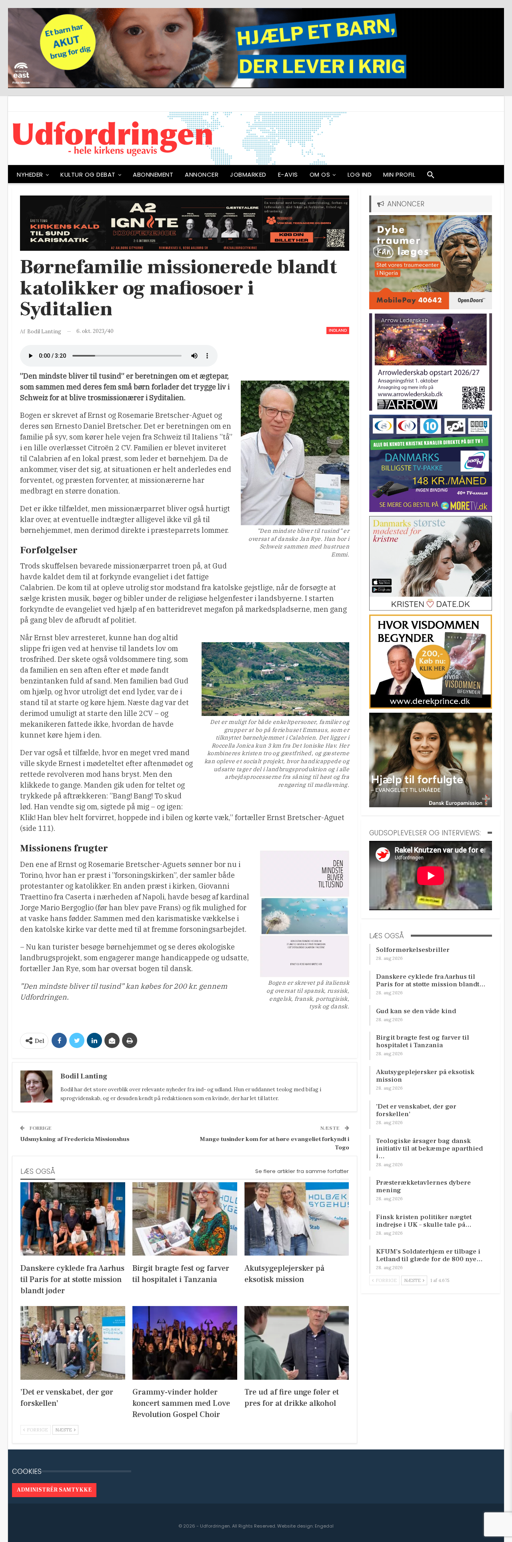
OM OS (320, 174)
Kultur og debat (88, 174)
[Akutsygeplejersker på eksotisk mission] (296, 1219)
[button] (431, 176)
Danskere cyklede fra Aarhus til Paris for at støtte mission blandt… (431, 980)
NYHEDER (30, 174)
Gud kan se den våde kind (416, 1011)
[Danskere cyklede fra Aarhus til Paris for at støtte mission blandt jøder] (72, 1219)
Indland (338, 330)
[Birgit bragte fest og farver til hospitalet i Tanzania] (184, 1219)
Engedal (324, 1526)
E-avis (288, 174)
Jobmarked (248, 174)
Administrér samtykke (54, 1490)
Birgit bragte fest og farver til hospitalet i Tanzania (422, 1041)
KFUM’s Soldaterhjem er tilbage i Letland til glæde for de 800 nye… (429, 1255)
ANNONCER (201, 174)
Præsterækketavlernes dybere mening (423, 1186)
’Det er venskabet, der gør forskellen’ (416, 1110)
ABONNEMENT (153, 174)
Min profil (399, 174)
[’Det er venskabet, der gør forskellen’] (72, 1342)
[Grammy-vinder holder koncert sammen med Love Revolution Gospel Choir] (184, 1342)
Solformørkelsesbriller (413, 949)
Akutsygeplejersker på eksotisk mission (425, 1076)
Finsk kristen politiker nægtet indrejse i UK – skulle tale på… (424, 1221)
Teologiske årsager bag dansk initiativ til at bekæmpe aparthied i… (429, 1149)
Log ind (360, 174)
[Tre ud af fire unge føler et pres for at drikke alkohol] (296, 1342)
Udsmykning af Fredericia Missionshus (74, 1139)
